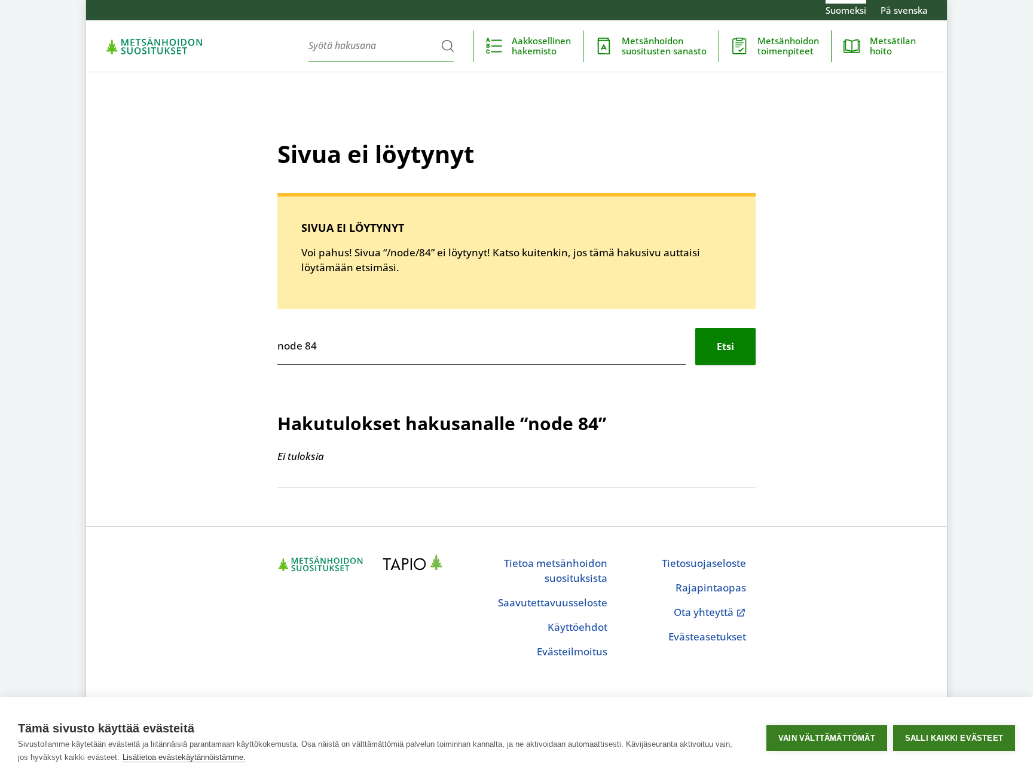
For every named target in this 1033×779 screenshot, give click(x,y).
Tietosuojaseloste (704, 563)
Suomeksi (846, 10)
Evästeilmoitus (572, 651)
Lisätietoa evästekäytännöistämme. (184, 757)
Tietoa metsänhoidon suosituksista (555, 570)
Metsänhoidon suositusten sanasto (664, 46)
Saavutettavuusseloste (552, 602)
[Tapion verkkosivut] (416, 564)
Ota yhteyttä (710, 612)
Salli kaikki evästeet (954, 738)
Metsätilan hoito (893, 46)
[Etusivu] (154, 46)
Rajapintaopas (711, 587)
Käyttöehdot (577, 627)
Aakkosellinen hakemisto (541, 46)
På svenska (904, 10)
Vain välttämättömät (826, 738)
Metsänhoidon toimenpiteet (788, 46)
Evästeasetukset (707, 636)
